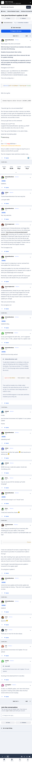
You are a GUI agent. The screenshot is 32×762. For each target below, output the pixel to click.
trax (6, 645)
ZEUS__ (6, 478)
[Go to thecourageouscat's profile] (2, 224)
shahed (7, 411)
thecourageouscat (9, 224)
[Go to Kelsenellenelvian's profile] (2, 22)
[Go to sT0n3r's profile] (2, 193)
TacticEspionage (9, 332)
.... (1, 140)
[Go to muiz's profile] (2, 617)
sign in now (9, 710)
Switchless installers (23, 22)
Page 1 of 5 (15, 36)
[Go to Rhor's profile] (2, 630)
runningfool (8, 684)
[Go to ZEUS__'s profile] (2, 478)
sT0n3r (6, 192)
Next (27, 36)
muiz (6, 617)
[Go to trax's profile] (2, 646)
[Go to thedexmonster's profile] (2, 525)
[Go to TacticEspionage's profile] (2, 333)
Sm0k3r (7, 660)
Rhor (6, 629)
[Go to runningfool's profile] (2, 685)
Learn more (3, 2)
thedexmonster (9, 524)
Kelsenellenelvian (8, 22)
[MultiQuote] (2, 158)
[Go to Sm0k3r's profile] (2, 661)
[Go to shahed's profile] (2, 412)
